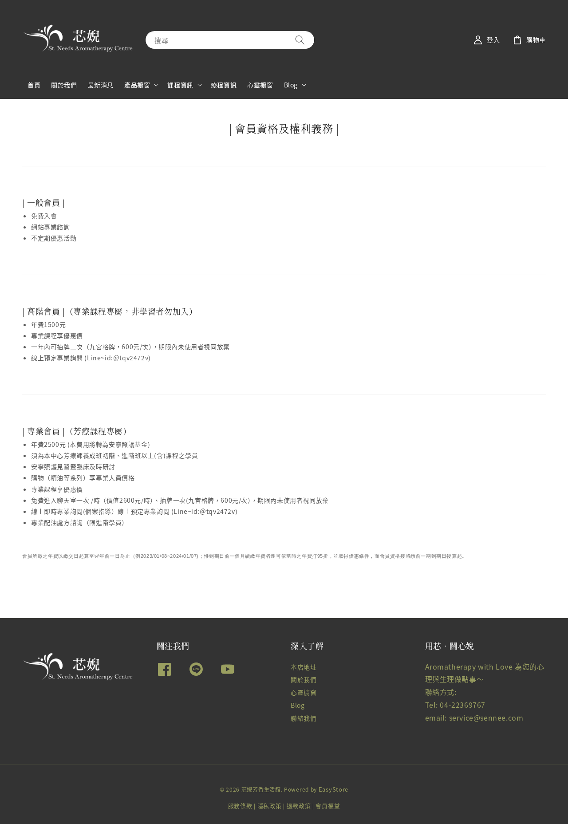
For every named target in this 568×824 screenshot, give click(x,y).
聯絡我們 (303, 718)
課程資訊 (180, 85)
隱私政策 (269, 805)
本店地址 (303, 667)
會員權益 (328, 805)
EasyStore (333, 789)
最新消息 (101, 84)
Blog (291, 85)
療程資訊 (224, 84)
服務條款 (240, 805)
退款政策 (299, 805)
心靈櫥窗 (260, 84)
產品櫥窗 (137, 85)
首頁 (34, 84)
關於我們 (64, 84)
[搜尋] (300, 39)
